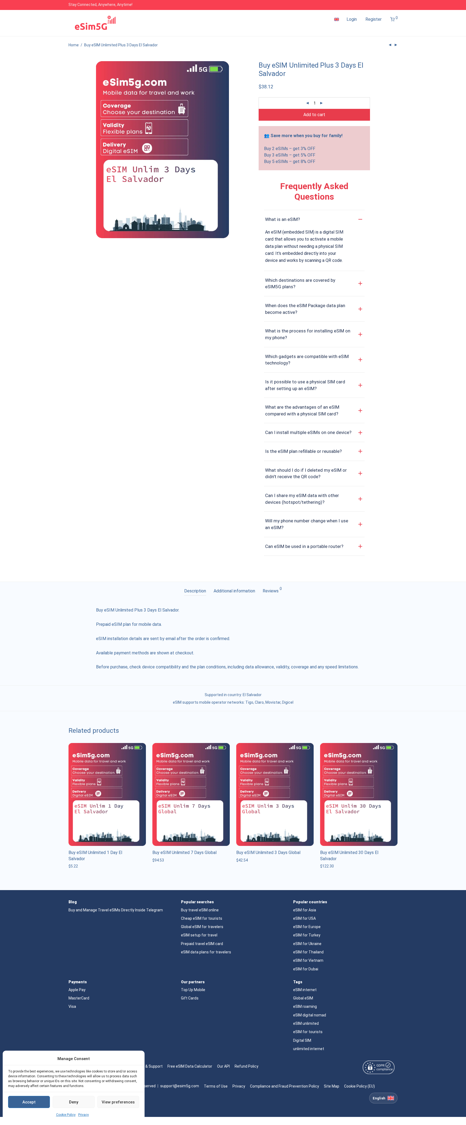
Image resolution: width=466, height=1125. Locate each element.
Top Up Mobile (193, 990)
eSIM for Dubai (305, 969)
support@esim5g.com (179, 1086)
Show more (77, 866)
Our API (223, 1066)
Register (373, 19)
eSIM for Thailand (308, 952)
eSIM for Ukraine (307, 944)
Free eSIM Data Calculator (189, 1066)
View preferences (118, 1102)
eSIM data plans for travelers (206, 952)
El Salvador (252, 695)
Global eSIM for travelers (202, 927)
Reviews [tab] (272, 590)
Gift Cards (189, 998)
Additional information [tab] (234, 590)
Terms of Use (216, 1086)
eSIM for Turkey (306, 935)
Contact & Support (146, 1066)
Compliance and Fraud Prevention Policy (284, 1086)
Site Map (331, 1086)
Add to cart (314, 114)
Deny (73, 1102)
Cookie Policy (66, 1115)
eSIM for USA (304, 918)
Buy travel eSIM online (200, 910)
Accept (29, 1102)
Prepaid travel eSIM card (202, 944)
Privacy (83, 1115)
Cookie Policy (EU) (359, 1086)
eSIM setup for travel (199, 935)
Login (352, 19)
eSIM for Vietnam (308, 960)
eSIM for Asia (304, 910)
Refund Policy (246, 1066)
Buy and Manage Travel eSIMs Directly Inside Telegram (115, 910)
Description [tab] (195, 590)
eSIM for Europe (307, 927)
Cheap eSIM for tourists (201, 918)
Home (73, 45)
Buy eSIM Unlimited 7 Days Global (184, 852)
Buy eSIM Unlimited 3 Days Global (268, 852)
